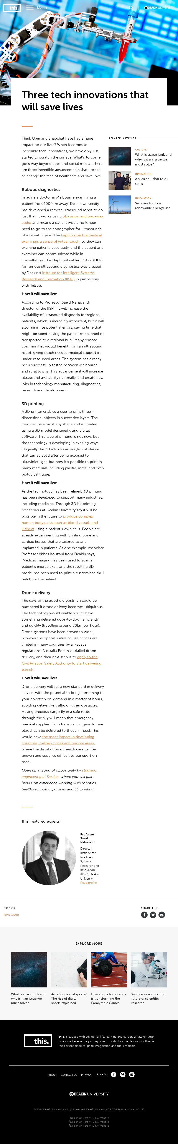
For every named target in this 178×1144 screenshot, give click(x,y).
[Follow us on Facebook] (144, 915)
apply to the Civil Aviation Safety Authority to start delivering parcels (61, 663)
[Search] (131, 8)
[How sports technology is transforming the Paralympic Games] (109, 986)
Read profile (88, 883)
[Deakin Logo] (159, 8)
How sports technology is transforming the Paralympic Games (108, 998)
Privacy (86, 1074)
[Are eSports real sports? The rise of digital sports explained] (69, 986)
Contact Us (69, 1074)
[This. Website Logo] (12, 8)
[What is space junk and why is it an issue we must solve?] (29, 986)
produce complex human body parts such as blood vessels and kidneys (60, 522)
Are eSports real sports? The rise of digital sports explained (69, 998)
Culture (141, 149)
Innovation (143, 174)
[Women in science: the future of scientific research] (149, 986)
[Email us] (161, 915)
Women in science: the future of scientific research (148, 998)
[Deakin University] (89, 1093)
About (52, 1074)
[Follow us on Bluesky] (153, 917)
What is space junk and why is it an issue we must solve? (28, 998)
